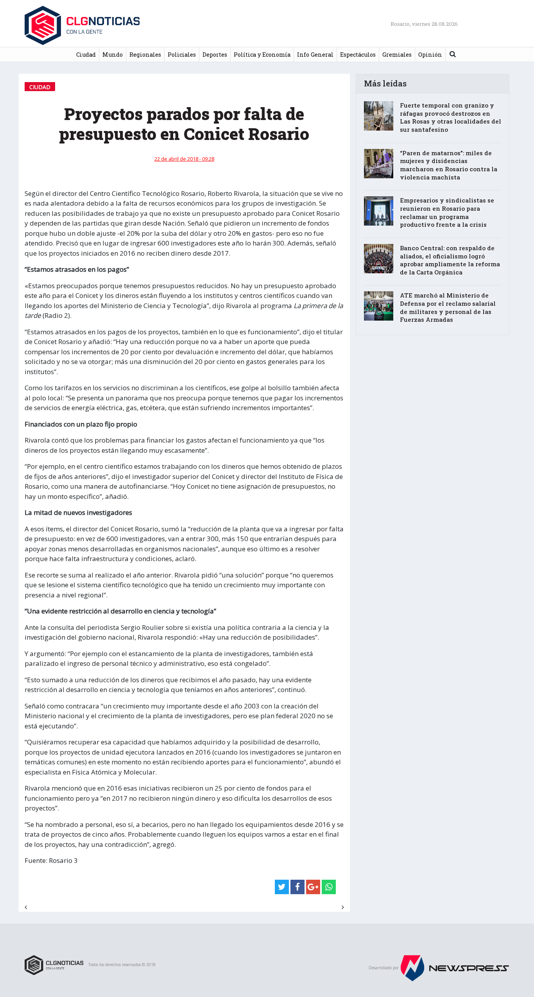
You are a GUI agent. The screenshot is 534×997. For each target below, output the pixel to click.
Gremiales (397, 54)
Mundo (112, 54)
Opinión (430, 54)
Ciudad (86, 54)
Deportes (214, 54)
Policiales (182, 54)
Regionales (145, 54)
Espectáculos (358, 54)
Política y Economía (262, 54)
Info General (315, 54)
